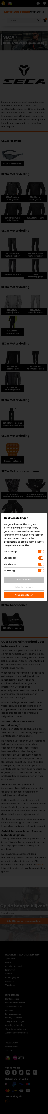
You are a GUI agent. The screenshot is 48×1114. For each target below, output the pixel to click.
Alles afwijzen (24, 579)
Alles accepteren (24, 595)
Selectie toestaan (24, 587)
